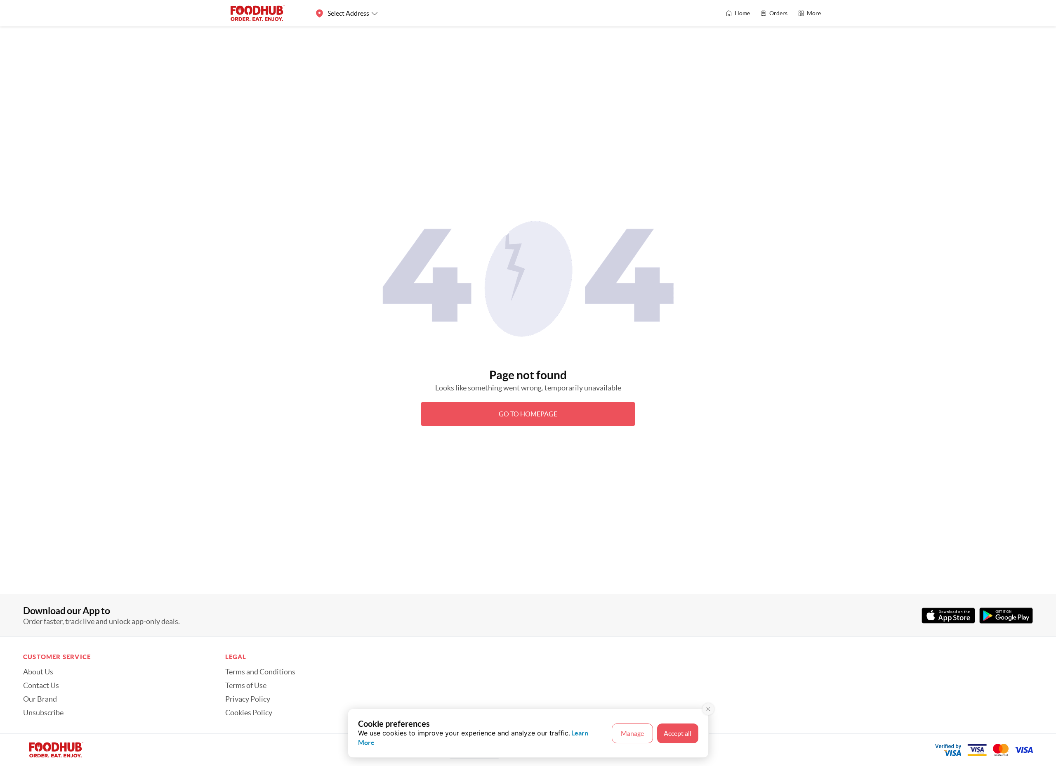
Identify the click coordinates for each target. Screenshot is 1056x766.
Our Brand (40, 699)
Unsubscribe (43, 713)
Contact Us (41, 685)
